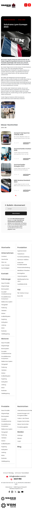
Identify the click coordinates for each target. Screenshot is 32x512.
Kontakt (4, 274)
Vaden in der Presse (23, 418)
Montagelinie (21, 273)
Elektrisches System (6, 302)
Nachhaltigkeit (5, 268)
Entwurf (8, 473)
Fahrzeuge (6, 279)
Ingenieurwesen (21, 251)
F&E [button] (18, 290)
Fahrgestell (4, 305)
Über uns (3, 262)
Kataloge (20, 435)
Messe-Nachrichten (23, 424)
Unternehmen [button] (7, 253)
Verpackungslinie (22, 276)
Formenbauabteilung (23, 257)
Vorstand (3, 256)
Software (22, 473)
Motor (3, 328)
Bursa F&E (20, 296)
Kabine (3, 313)
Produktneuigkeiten (22, 427)
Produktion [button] (22, 247)
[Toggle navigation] (29, 5)
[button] (15, 195)
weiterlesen (26, 143)
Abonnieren (16, 213)
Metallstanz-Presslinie (23, 270)
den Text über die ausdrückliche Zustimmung (16, 220)
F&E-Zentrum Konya (23, 293)
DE (26, 5)
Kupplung (4, 319)
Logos (19, 441)
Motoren (5, 339)
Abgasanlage (5, 286)
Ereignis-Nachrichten (23, 421)
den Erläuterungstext (18, 218)
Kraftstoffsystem (5, 316)
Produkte (5, 406)
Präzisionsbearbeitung (23, 267)
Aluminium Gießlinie (23, 259)
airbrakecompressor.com (16, 488)
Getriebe (3, 310)
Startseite (5, 247)
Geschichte (4, 259)
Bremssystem (5, 289)
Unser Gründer (5, 265)
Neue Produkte (5, 283)
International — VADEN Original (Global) (15, 487)
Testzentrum (20, 254)
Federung (4, 308)
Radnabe (4, 331)
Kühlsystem (4, 322)
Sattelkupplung (5, 334)
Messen (19, 438)
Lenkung (3, 325)
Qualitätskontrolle (22, 284)
